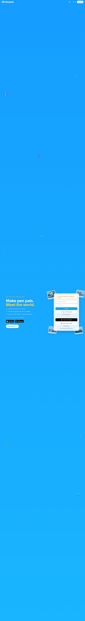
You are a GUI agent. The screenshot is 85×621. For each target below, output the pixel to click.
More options (66, 326)
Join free (80, 2)
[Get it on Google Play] (19, 321)
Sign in (74, 2)
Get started (11, 326)
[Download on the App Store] (10, 321)
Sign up (71, 328)
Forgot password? (66, 314)
